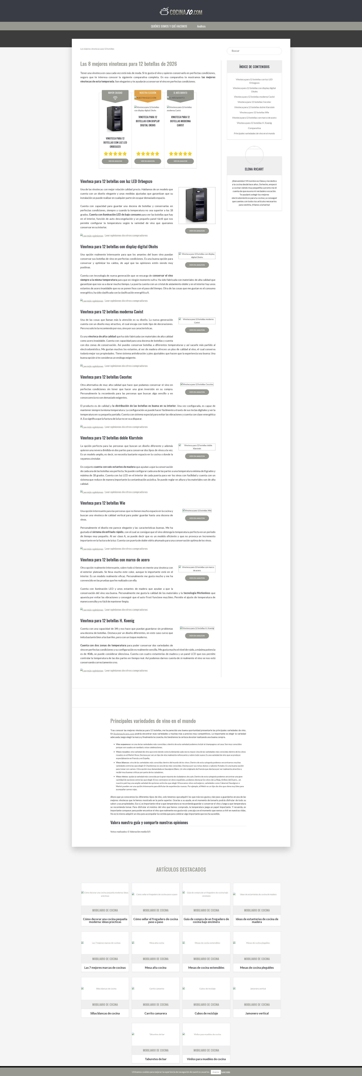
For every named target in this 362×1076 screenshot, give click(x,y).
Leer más (225, 1072)
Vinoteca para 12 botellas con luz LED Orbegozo (254, 81)
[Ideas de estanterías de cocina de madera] (257, 894)
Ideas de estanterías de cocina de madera (257, 920)
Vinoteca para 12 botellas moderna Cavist (254, 96)
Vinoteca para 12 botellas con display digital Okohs (254, 90)
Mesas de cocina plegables (257, 967)
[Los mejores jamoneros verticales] (257, 988)
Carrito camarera (156, 1013)
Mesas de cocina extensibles (206, 967)
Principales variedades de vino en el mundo (254, 133)
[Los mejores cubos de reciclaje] (206, 988)
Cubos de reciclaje (206, 1013)
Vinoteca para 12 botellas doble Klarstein (254, 107)
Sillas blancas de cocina (105, 1013)
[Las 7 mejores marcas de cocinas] (105, 943)
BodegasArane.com (124, 733)
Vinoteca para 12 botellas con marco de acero (254, 117)
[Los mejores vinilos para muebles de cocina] (206, 1034)
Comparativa (254, 128)
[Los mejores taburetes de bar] (155, 1034)
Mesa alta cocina (155, 967)
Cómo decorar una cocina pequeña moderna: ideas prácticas (105, 920)
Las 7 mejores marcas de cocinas (105, 967)
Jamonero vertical (257, 1013)
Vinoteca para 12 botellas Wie (254, 112)
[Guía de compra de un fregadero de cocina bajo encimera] (206, 894)
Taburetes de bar (156, 1059)
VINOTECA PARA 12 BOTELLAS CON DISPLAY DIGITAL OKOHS (148, 121)
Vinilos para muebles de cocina (206, 1059)
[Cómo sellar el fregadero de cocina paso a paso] (155, 894)
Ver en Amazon (115, 161)
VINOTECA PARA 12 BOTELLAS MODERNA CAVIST (180, 121)
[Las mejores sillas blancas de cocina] (105, 988)
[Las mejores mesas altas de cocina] (155, 943)
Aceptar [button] (216, 1072)
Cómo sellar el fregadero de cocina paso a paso (155, 920)
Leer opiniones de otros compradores (126, 235)
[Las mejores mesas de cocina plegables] (257, 943)
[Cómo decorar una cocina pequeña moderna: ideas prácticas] (105, 894)
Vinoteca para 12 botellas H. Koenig (254, 122)
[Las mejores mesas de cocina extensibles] (206, 943)
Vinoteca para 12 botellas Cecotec (254, 102)
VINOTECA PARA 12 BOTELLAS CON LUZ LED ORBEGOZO (115, 142)
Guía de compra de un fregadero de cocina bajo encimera (206, 920)
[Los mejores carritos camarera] (155, 988)
